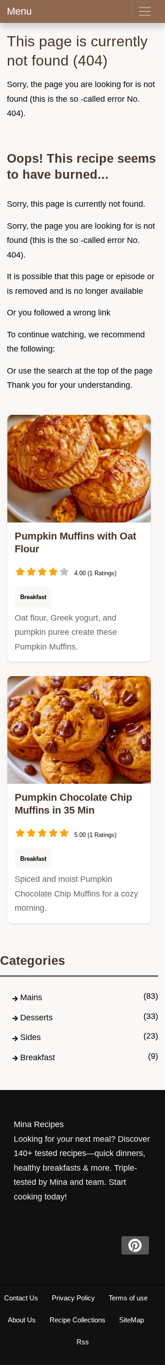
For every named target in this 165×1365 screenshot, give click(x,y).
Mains (31, 997)
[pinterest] (135, 1245)
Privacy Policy (73, 1298)
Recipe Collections (77, 1320)
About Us (22, 1320)
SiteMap (131, 1320)
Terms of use (128, 1298)
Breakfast (33, 597)
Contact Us (21, 1298)
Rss (83, 1342)
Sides (30, 1037)
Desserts (36, 1017)
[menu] (145, 11)
